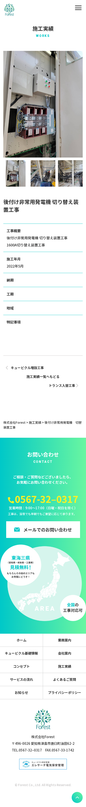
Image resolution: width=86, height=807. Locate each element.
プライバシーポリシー (64, 692)
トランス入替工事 (62, 385)
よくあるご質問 (64, 679)
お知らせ (21, 692)
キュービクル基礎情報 (21, 653)
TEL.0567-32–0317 (27, 750)
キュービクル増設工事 (27, 367)
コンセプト (21, 666)
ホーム (21, 640)
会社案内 (64, 653)
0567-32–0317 (46, 498)
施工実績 (64, 666)
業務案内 (64, 640)
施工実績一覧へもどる (43, 376)
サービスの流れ (21, 679)
